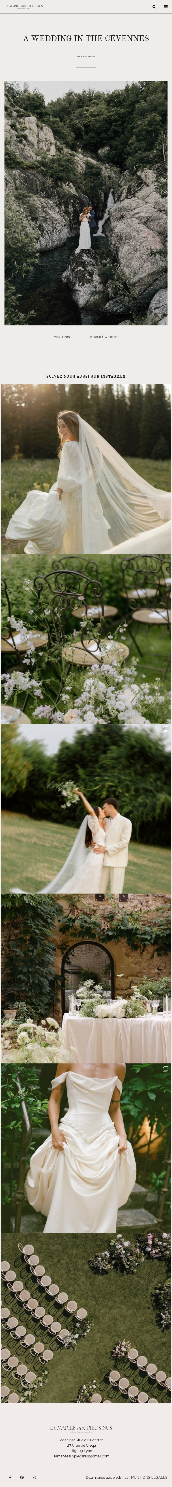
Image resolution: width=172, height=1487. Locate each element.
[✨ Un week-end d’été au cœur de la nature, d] (86, 809)
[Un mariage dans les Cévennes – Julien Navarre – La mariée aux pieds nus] (86, 203)
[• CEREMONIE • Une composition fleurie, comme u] (86, 639)
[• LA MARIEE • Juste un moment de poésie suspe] (86, 469)
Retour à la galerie (104, 337)
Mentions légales (149, 1477)
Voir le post (63, 337)
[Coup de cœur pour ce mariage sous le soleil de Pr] (86, 1148)
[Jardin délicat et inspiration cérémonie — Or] (86, 1318)
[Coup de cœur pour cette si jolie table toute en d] (86, 978)
